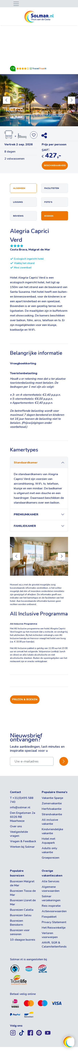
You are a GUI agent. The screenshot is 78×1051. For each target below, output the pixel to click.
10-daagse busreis (22, 940)
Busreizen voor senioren (20, 932)
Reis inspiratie (51, 906)
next (71, 100)
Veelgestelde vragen (19, 834)
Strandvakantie (52, 814)
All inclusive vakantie (50, 822)
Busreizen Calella (21, 910)
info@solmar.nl (20, 807)
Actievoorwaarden (54, 911)
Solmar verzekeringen (51, 898)
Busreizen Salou (20, 915)
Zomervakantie (52, 803)
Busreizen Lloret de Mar (23, 902)
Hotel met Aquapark (48, 841)
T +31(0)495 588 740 (21, 800)
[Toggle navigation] (15, 3)
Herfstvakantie (51, 809)
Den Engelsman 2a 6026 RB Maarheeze (22, 817)
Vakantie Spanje (52, 798)
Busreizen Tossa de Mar (23, 893)
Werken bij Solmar (22, 847)
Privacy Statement (54, 922)
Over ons (16, 826)
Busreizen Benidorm (16, 923)
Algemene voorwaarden (50, 889)
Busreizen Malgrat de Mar (22, 883)
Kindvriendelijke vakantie (52, 831)
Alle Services (50, 881)
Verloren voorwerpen (50, 935)
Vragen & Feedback (23, 841)
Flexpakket (49, 917)
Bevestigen (63, 761)
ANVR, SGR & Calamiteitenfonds (54, 945)
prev (6, 100)
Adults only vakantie (49, 850)
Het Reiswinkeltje (53, 928)
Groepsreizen (50, 858)
